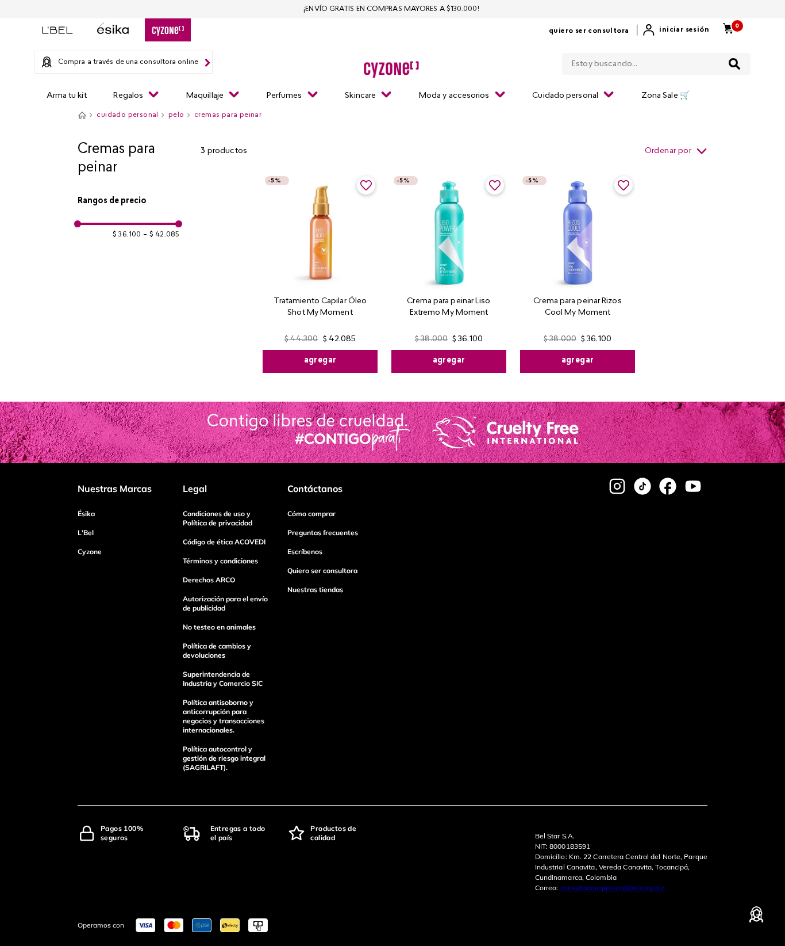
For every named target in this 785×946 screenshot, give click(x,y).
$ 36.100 (127, 234)
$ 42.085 (161, 234)
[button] (128, 201)
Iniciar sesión (684, 29)
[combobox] (656, 61)
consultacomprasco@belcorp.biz (612, 887)
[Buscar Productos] (734, 64)
